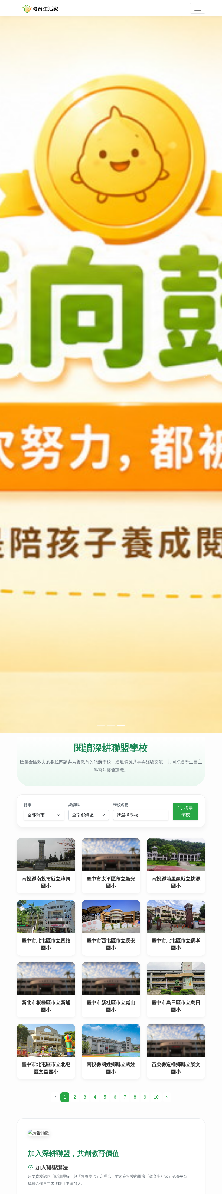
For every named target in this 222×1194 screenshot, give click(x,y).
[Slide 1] (101, 725)
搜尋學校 (187, 811)
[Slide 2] (111, 725)
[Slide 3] (121, 725)
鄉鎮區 (74, 805)
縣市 (27, 805)
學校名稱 (120, 805)
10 (156, 1097)
